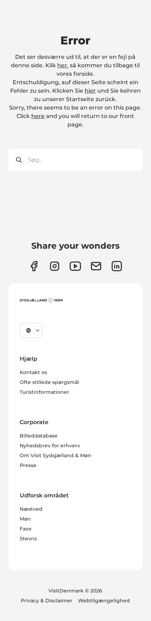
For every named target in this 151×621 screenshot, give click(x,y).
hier (90, 90)
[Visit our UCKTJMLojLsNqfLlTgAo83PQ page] (75, 266)
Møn (25, 519)
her (62, 65)
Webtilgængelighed (104, 600)
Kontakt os (33, 372)
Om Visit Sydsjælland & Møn (55, 455)
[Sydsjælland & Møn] (41, 300)
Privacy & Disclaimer (46, 600)
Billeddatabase (39, 436)
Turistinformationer (44, 392)
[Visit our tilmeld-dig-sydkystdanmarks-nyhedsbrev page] (96, 266)
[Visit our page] (54, 266)
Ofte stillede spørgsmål (49, 382)
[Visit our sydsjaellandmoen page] (34, 266)
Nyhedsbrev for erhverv (50, 445)
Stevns (28, 538)
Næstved (31, 509)
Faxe (26, 529)
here (38, 116)
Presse (28, 465)
